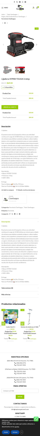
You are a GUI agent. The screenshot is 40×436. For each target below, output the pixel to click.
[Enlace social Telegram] (25, 1)
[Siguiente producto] (7, 23)
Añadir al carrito (9, 107)
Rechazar (15, 432)
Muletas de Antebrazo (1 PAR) (29, 327)
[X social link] (17, 1)
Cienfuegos (14, 198)
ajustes (17, 427)
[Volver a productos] (5, 23)
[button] (3, 45)
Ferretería (11, 210)
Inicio (3, 14)
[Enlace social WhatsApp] (22, 1)
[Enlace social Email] (19, 1)
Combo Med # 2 (10, 327)
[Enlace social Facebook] (14, 1)
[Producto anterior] (2, 23)
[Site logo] (20, 7)
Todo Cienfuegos (12, 14)
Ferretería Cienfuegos (8, 19)
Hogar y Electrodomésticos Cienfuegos (13, 16)
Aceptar (6, 432)
